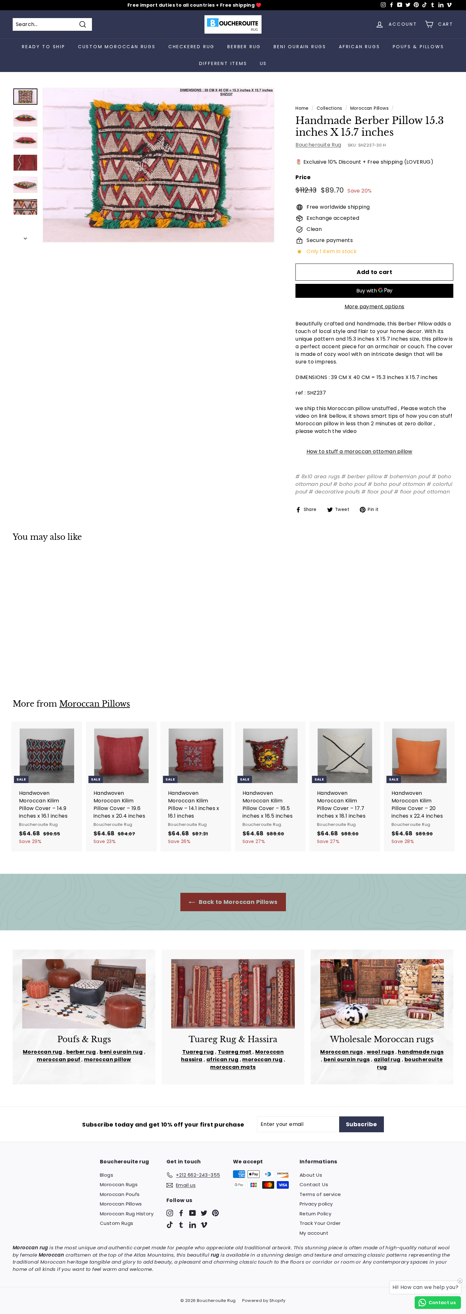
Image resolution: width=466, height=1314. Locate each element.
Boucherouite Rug (318, 144)
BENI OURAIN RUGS (300, 46)
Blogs (106, 1175)
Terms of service (320, 1194)
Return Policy (315, 1213)
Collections (329, 108)
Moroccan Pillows (369, 108)
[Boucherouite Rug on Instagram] (169, 1212)
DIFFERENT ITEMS (223, 63)
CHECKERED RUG (191, 46)
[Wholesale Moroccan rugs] (382, 994)
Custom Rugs (116, 1223)
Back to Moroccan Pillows (237, 902)
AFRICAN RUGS (359, 46)
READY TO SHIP (43, 46)
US (263, 63)
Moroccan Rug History (126, 1213)
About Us (311, 1175)
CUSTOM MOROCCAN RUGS (117, 46)
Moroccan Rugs (119, 1184)
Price (302, 177)
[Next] (25, 237)
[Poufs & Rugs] (84, 994)
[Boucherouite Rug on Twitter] (204, 1212)
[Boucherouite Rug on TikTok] (169, 1224)
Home (302, 108)
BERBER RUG (244, 46)
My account (314, 1233)
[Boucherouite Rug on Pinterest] (215, 1212)
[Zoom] (158, 165)
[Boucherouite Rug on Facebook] (181, 1212)
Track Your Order (320, 1223)
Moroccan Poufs (120, 1194)
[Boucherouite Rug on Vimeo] (204, 1224)
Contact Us (314, 1184)
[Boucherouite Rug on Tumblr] (181, 1224)
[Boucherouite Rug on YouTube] (192, 1212)
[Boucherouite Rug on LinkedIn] (192, 1224)
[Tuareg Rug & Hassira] (233, 994)
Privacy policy (316, 1203)
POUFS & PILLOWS (418, 46)
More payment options (375, 306)
